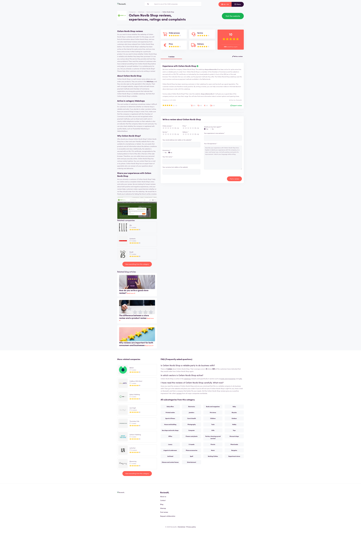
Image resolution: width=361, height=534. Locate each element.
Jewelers (191, 412)
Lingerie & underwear (170, 450)
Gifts (212, 430)
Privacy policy (191, 527)
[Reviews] (121, 4)
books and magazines (227, 379)
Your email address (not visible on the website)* (177, 140)
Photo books (234, 444)
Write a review (238, 56)
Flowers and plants (192, 436)
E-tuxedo (191, 444)
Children (213, 418)
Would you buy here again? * (213, 127)
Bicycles (234, 412)
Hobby (234, 424)
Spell (191, 456)
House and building (170, 424)
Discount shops (234, 436)
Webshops (141, 12)
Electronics (191, 406)
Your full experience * (210, 143)
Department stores (234, 456)
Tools (213, 424)
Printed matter (170, 412)
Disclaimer (181, 527)
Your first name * (168, 157)
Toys (234, 430)
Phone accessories (191, 450)
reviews (179, 393)
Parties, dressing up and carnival (213, 437)
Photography (192, 424)
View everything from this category (137, 264)
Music (213, 450)
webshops (187, 379)
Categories (132, 12)
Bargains (234, 450)
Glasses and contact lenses (170, 462)
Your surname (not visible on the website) (175, 167)
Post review (164, 512)
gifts (240, 379)
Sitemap (163, 508)
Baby (234, 406)
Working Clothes (213, 456)
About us (163, 496)
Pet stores (213, 412)
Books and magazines (153, 12)
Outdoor (234, 418)
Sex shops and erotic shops (170, 430)
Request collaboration (167, 516)
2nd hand (170, 456)
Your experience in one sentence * (214, 133)
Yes (166, 152)
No (171, 152)
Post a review (234, 179)
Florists (213, 444)
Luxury (170, 444)
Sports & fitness (170, 418)
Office (170, 436)
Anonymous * (167, 150)
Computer (191, 430)
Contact (163, 500)
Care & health (191, 418)
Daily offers (170, 406)
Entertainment (191, 462)
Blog (161, 504)
